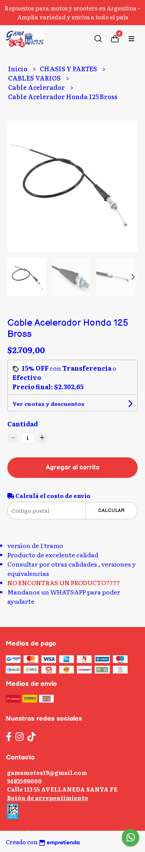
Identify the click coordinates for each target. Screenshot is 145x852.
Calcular (111, 510)
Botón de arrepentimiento (47, 798)
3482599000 (24, 781)
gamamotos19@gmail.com (47, 772)
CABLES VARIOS (35, 77)
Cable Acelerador (37, 87)
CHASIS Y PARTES (69, 68)
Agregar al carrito (72, 467)
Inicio (18, 68)
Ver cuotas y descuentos (48, 403)
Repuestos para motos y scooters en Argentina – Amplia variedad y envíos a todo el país (73, 12)
